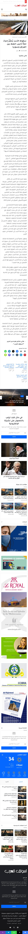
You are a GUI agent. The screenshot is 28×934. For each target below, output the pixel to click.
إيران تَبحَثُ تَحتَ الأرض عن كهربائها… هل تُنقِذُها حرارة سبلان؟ (14, 401)
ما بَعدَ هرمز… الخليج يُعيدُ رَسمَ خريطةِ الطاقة (8, 366)
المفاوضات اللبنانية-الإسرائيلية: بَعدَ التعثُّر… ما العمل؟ (10, 809)
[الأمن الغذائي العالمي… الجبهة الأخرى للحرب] (7, 492)
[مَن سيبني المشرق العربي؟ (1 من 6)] (22, 817)
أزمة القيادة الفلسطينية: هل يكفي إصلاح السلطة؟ (21, 855)
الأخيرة (7, 781)
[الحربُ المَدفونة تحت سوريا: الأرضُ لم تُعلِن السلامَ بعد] (21, 832)
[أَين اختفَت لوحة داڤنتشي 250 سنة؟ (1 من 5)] (22, 803)
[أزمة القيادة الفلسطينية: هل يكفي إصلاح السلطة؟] (21, 848)
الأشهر (21, 781)
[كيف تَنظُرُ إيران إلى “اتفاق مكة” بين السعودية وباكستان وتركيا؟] (7, 848)
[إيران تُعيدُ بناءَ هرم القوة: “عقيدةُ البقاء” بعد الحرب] (7, 832)
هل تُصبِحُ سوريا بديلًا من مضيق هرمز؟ (21, 376)
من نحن (19, 923)
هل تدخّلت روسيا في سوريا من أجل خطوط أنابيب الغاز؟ (21, 367)
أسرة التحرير (14, 923)
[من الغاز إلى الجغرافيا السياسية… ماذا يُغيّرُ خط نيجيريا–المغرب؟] (21, 506)
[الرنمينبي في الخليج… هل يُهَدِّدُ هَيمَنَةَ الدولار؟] (7, 506)
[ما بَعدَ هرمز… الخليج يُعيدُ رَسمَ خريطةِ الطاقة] (21, 492)
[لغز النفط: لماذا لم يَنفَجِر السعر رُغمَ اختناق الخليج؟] (22, 796)
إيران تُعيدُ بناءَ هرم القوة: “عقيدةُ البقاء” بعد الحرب (8, 839)
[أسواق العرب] (20, 5)
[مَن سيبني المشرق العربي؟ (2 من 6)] (22, 789)
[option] (14, 397)
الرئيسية (23, 37)
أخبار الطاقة (14, 37)
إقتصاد (19, 37)
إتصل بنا (9, 923)
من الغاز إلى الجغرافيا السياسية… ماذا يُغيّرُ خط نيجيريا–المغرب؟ (21, 513)
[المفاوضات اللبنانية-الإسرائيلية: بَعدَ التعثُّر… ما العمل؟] (22, 810)
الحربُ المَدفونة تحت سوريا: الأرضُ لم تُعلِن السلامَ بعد (21, 839)
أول (22, 396)
